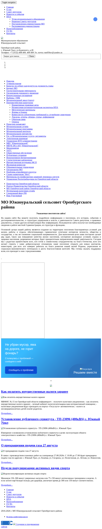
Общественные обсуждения (19, 153)
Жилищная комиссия (15, 165)
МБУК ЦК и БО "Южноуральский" (22, 146)
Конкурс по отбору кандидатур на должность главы (29, 86)
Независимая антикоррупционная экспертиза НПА (35, 107)
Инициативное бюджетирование (21, 157)
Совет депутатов (14, 12)
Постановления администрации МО (28, 24)
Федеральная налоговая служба (20, 191)
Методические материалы (23, 110)
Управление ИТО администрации (21, 141)
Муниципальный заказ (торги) (20, 100)
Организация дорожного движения (22, 93)
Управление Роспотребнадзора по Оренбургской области (32, 179)
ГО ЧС (9, 31)
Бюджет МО (11, 88)
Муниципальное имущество (19, 134)
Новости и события (15, 14)
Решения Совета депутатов (24, 21)
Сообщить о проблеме (21, 370)
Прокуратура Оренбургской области (22, 184)
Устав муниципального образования (28, 19)
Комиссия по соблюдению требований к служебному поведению (41, 114)
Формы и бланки (19, 112)
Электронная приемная (16, 138)
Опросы (15, 122)
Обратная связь (19, 119)
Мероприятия (12, 148)
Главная (10, 7)
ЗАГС (9, 150)
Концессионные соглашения (19, 95)
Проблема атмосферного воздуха (21, 172)
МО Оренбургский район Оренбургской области (28, 188)
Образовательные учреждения (20, 167)
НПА (8, 17)
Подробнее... (7, 413)
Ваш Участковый (14, 195)
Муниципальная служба (17, 126)
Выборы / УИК (13, 98)
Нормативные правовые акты (25, 105)
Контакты (10, 33)
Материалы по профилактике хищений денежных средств (32, 177)
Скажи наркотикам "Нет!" (18, 174)
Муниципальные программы (19, 129)
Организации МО (14, 169)
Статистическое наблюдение (19, 160)
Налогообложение (14, 28)
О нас (9, 9)
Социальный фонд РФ (16, 193)
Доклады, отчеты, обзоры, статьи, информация (33, 117)
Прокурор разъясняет (16, 124)
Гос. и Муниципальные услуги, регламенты (26, 136)
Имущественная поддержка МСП (21, 162)
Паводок (10, 81)
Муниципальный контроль (18, 131)
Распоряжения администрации (26, 26)
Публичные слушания (16, 155)
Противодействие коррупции (19, 102)
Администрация (13, 83)
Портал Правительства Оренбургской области (27, 186)
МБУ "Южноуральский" (17, 143)
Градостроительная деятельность (21, 91)
